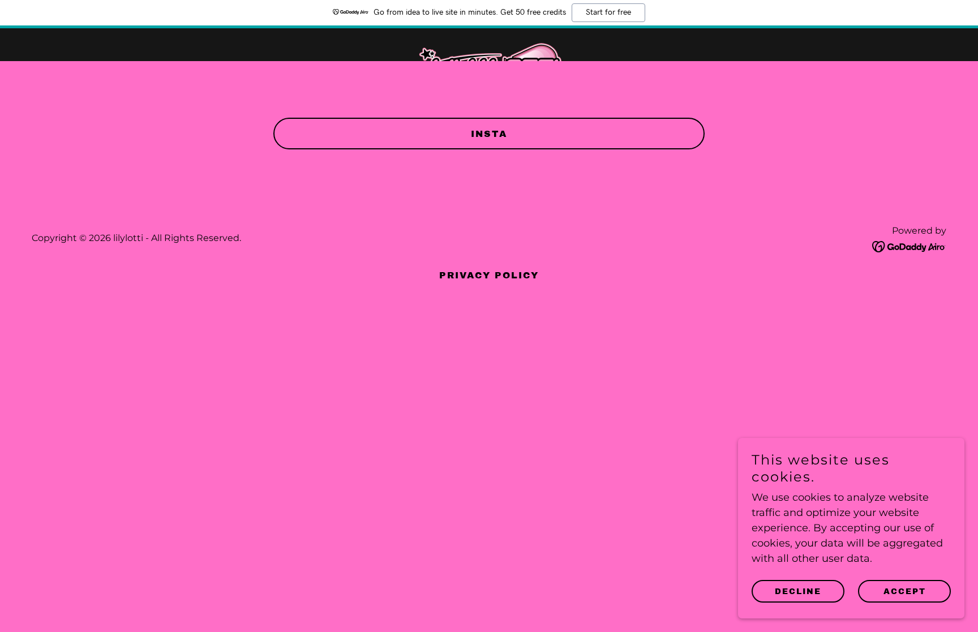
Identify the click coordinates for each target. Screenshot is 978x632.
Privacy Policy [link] (489, 275)
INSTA (489, 134)
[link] (489, 42)
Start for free (608, 12)
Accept (904, 591)
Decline (798, 591)
